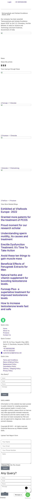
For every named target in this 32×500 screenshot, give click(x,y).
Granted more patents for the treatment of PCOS (16, 218)
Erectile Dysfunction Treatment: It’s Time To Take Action (14, 247)
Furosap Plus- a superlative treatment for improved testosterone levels (15, 294)
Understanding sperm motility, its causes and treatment (14, 236)
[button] (16, 9)
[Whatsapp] (3, 320)
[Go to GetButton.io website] (28, 498)
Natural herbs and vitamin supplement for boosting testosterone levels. (14, 279)
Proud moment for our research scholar (14, 227)
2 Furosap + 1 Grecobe (8, 103)
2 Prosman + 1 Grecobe (9, 135)
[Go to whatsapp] (28, 494)
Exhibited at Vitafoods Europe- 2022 (14, 210)
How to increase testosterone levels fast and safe (14, 306)
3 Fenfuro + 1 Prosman (8, 200)
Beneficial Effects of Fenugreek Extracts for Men (14, 266)
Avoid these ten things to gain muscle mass (15, 257)
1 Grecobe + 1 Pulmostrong (10, 168)
